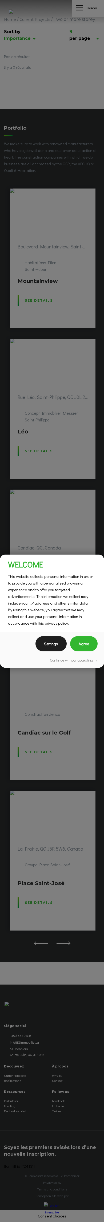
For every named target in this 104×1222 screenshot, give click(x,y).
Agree (84, 643)
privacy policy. (57, 623)
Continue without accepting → (74, 660)
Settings (51, 643)
